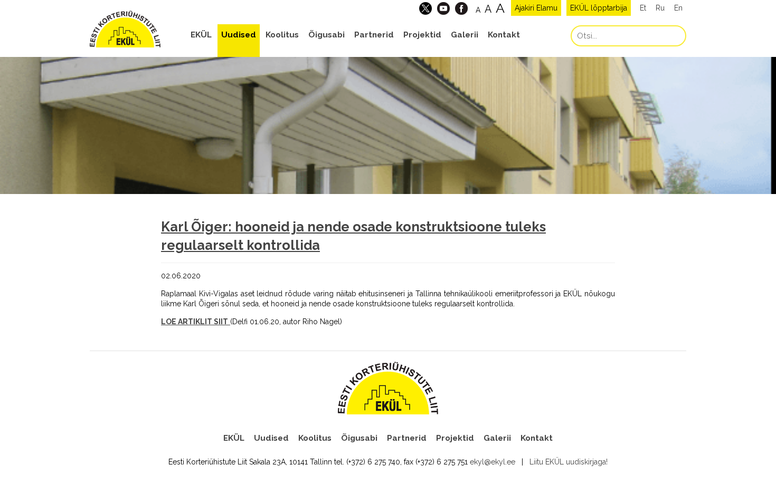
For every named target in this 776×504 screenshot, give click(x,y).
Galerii (464, 35)
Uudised (238, 35)
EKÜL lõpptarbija (598, 8)
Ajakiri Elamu (536, 8)
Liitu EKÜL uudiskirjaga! (568, 462)
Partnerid (374, 35)
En (678, 8)
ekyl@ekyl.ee (492, 462)
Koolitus (282, 35)
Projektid (422, 35)
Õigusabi (326, 35)
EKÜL (201, 35)
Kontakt (504, 35)
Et (643, 8)
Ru (660, 8)
